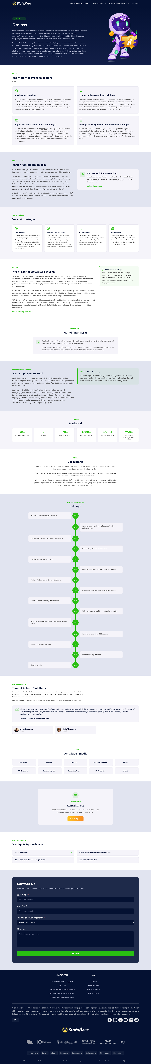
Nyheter (135, 3)
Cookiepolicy (41, 1061)
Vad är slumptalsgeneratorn (62, 997)
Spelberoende (84, 1061)
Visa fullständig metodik (21, 312)
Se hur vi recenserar (94, 186)
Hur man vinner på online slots (62, 993)
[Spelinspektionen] (30, 1042)
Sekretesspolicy (93, 985)
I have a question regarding (31, 918)
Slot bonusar (98, 3)
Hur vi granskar (93, 989)
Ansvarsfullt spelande (105, 1061)
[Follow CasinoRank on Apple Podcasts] (136, 1020)
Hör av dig (74, 819)
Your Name (23, 895)
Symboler (62, 985)
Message (22, 929)
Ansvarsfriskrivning (62, 1061)
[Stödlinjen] (88, 1042)
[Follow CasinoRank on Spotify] (131, 1020)
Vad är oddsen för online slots (62, 989)
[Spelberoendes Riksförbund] (67, 1042)
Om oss (94, 981)
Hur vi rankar (93, 993)
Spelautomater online (79, 3)
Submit (75, 953)
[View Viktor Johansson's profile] (35, 729)
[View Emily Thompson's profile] (77, 729)
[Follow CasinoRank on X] (120, 1020)
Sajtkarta (125, 1061)
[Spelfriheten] (108, 1042)
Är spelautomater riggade (62, 981)
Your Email (23, 906)
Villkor (25, 1061)
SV (15, 1020)
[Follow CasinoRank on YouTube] (126, 1020)
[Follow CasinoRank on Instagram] (115, 1020)
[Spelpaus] (44, 1042)
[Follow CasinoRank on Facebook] (110, 1020)
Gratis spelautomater (118, 3)
